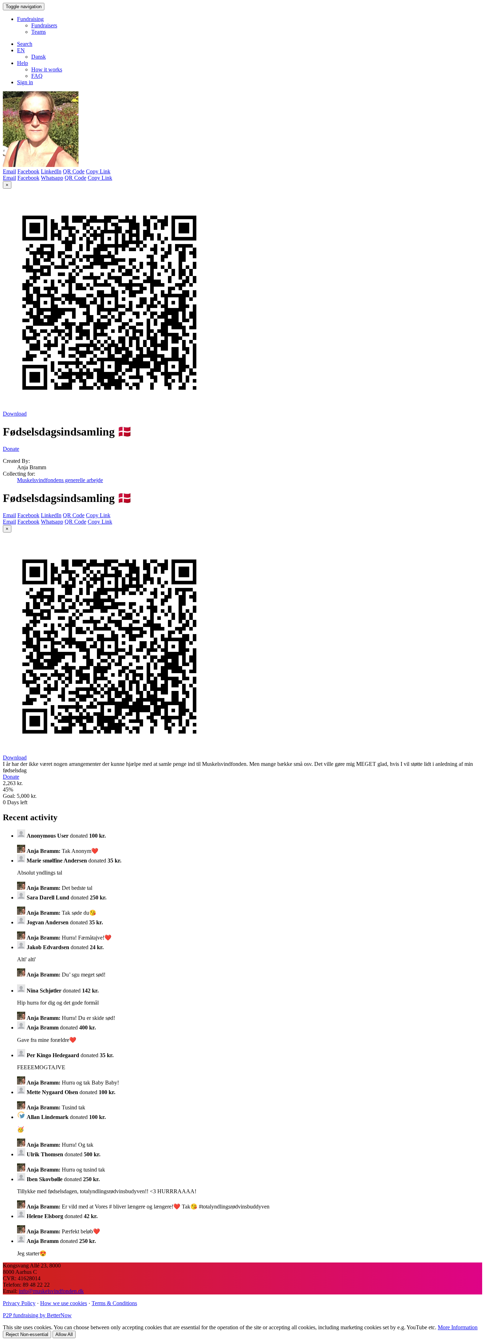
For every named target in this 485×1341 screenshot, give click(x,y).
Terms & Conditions (114, 1303)
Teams (38, 32)
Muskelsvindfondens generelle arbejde (60, 480)
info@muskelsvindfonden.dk (51, 1291)
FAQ (37, 76)
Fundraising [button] (30, 19)
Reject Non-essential (27, 1334)
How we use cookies (63, 1303)
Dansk (38, 57)
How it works (46, 69)
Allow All (64, 1334)
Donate (11, 449)
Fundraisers (44, 25)
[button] (21, 50)
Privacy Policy (19, 1303)
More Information (458, 1327)
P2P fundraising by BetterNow (37, 1315)
